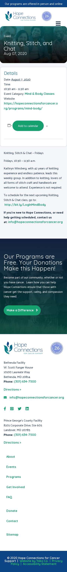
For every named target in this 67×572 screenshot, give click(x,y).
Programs (13, 477)
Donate (11, 511)
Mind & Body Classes (39, 94)
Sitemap (12, 534)
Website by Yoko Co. (34, 561)
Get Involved (15, 487)
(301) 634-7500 (25, 381)
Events (11, 467)
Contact (12, 521)
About (10, 456)
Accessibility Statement (39, 564)
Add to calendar (28, 125)
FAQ (9, 497)
